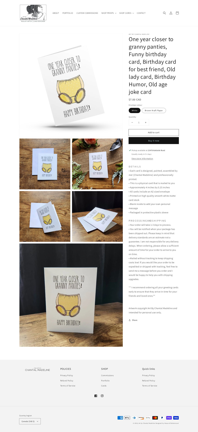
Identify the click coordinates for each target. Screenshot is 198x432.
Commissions (107, 375)
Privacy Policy (66, 375)
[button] (109, 13)
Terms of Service (68, 385)
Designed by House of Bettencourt (167, 423)
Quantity (132, 117)
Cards (104, 385)
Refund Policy (66, 380)
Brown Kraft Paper (154, 110)
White (134, 110)
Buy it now (153, 140)
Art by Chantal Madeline (147, 423)
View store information (142, 158)
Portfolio (105, 380)
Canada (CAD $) (28, 421)
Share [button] (134, 320)
